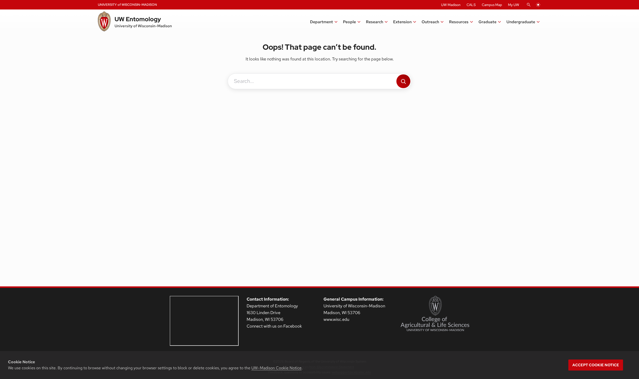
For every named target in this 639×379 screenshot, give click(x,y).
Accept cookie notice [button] (595, 365)
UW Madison (451, 4)
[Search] (403, 81)
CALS (471, 4)
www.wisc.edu (336, 319)
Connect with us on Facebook (274, 326)
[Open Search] (528, 4)
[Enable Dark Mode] (538, 5)
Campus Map (492, 4)
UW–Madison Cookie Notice (276, 368)
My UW (513, 4)
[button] (324, 21)
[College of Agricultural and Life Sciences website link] (435, 313)
